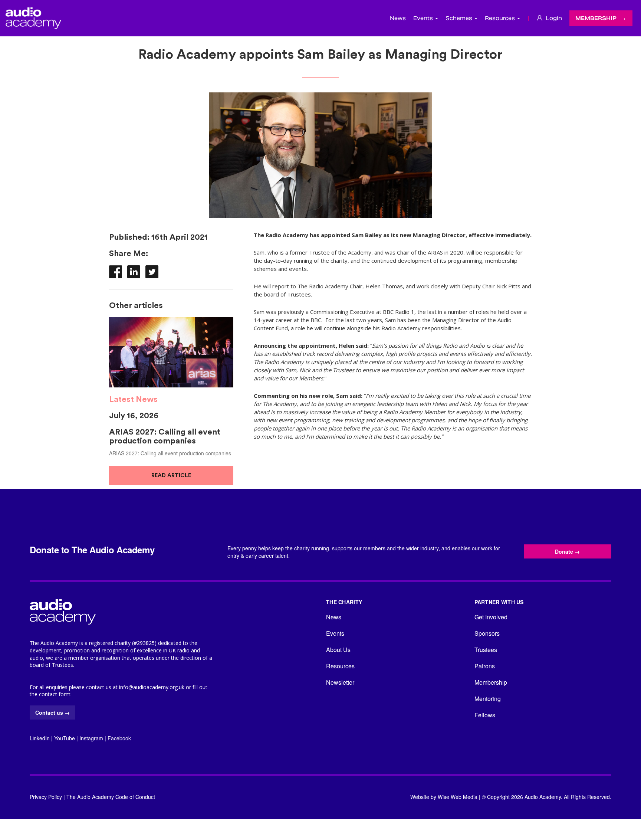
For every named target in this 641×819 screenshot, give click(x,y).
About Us (338, 649)
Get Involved (490, 617)
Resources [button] (500, 18)
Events (335, 633)
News (398, 18)
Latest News (133, 399)
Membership (596, 18)
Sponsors (487, 633)
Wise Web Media (457, 796)
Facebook (119, 738)
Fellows (484, 715)
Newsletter (340, 682)
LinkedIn (40, 738)
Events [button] (423, 18)
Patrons (484, 666)
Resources (340, 666)
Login (553, 18)
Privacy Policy (46, 796)
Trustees (485, 649)
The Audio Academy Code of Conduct (110, 796)
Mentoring (487, 698)
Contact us (52, 712)
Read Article (171, 475)
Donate (567, 551)
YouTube (64, 738)
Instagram (91, 738)
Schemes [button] (460, 18)
